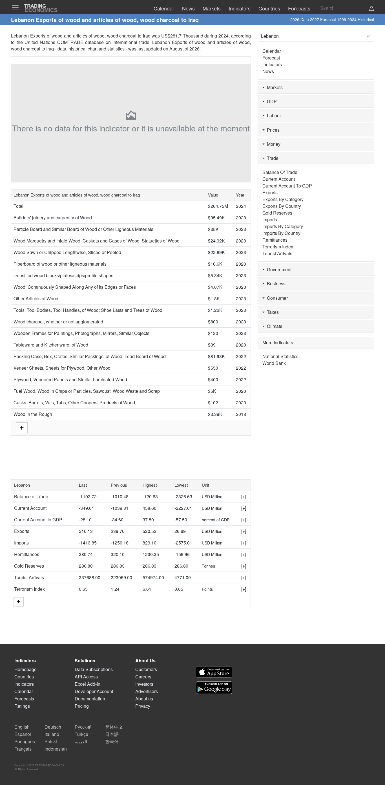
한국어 (112, 741)
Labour (273, 115)
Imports (21, 542)
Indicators (272, 64)
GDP (271, 101)
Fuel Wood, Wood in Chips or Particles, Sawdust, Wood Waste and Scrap (87, 391)
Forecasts (24, 698)
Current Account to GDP (38, 519)
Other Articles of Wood (36, 298)
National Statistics (280, 356)
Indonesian (56, 749)
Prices (272, 130)
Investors (144, 684)
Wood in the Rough (33, 414)
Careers (143, 676)
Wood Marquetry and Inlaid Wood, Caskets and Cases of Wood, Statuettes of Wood (97, 240)
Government (278, 269)
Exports (21, 531)
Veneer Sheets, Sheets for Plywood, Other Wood (62, 368)
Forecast (271, 57)
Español (22, 734)
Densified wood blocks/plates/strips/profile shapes (63, 275)
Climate (273, 326)
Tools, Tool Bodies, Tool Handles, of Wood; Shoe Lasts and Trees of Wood (88, 310)
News (268, 71)
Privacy (142, 706)
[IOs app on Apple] (214, 672)
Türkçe (81, 734)
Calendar (271, 51)
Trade (271, 158)
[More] (19, 602)
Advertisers (146, 691)
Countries (24, 676)
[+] (243, 496)
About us (144, 698)
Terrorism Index (29, 589)
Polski (51, 741)
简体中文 (114, 727)
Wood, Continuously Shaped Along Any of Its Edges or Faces (75, 287)
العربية (81, 741)
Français (23, 749)
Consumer (276, 298)
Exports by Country (281, 206)
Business (275, 283)
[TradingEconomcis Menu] (17, 7)
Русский (83, 727)
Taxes (272, 312)
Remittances (26, 554)
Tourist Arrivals (29, 577)
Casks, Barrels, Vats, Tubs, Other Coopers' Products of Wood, (75, 402)
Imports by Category (282, 226)
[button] (371, 9)
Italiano (52, 734)
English (22, 727)
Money (272, 144)
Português (24, 741)
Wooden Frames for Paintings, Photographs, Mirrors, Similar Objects (81, 333)
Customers (146, 669)
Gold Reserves (29, 566)
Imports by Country (281, 233)
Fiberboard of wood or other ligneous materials (60, 264)
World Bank (274, 363)
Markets (274, 87)
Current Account (30, 508)
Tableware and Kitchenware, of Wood (51, 344)
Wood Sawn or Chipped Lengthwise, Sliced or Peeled (67, 252)
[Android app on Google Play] (214, 687)
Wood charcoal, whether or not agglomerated (58, 321)
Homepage (25, 669)
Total (18, 206)
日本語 (112, 734)
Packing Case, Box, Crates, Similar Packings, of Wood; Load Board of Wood (90, 356)
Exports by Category (283, 199)
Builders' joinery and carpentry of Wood (53, 217)
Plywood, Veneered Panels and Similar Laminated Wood (70, 379)
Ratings (22, 706)
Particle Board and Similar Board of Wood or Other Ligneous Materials (83, 229)
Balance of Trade (31, 496)
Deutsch (53, 727)
